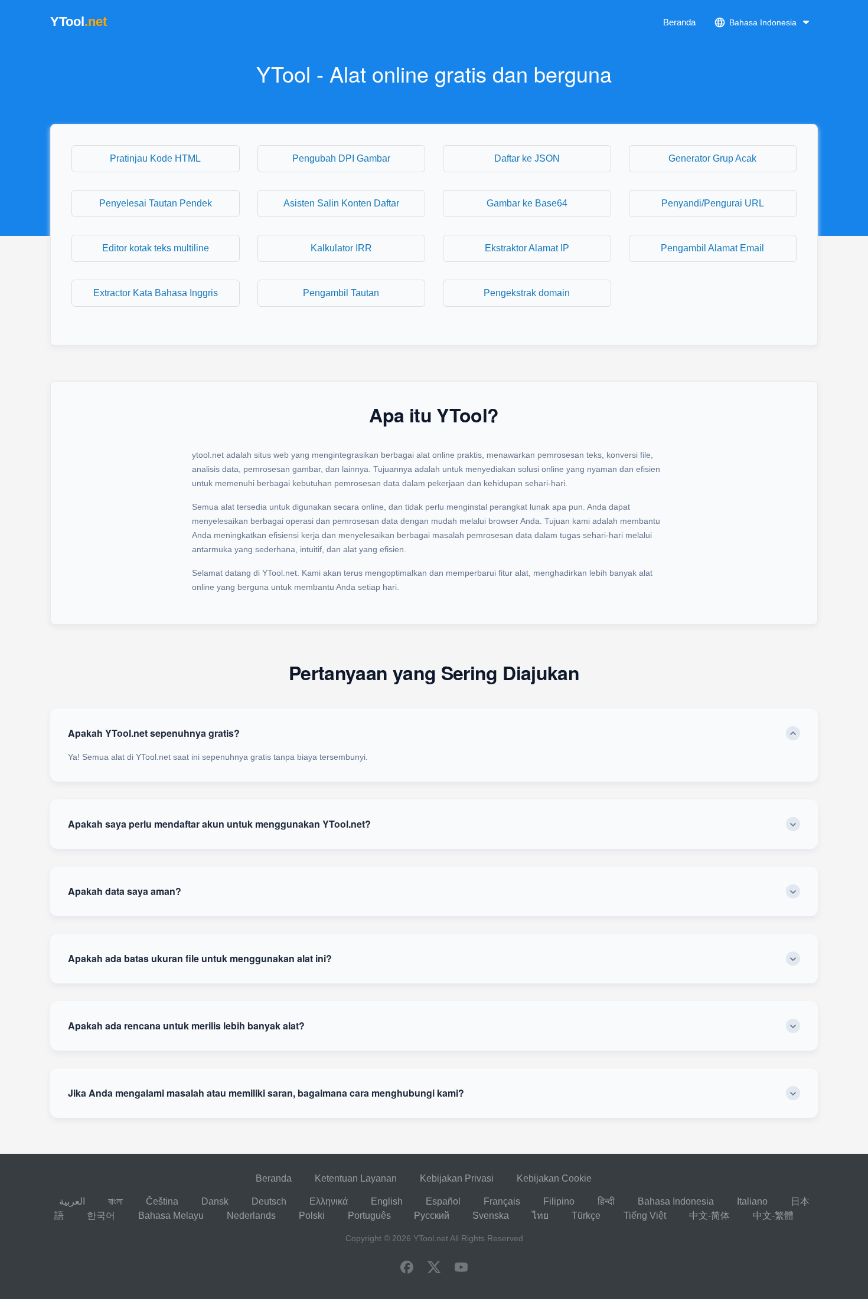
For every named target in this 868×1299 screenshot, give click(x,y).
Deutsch (269, 1201)
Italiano (752, 1201)
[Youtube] (461, 1268)
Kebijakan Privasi (457, 1178)
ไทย (540, 1216)
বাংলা (115, 1201)
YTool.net (430, 1238)
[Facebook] (406, 1268)
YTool (78, 21)
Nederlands (251, 1216)
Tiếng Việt (645, 1216)
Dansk (215, 1201)
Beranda (679, 22)
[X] (434, 1268)
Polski (312, 1216)
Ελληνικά (328, 1201)
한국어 (101, 1216)
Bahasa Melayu (171, 1216)
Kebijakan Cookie (554, 1178)
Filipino (559, 1201)
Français (502, 1201)
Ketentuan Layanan (356, 1178)
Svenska (490, 1216)
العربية (72, 1201)
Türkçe (586, 1216)
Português (369, 1216)
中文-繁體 (773, 1216)
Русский (431, 1216)
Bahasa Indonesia (676, 1201)
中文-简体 (709, 1216)
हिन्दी (606, 1201)
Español (443, 1201)
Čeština (162, 1201)
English (387, 1201)
